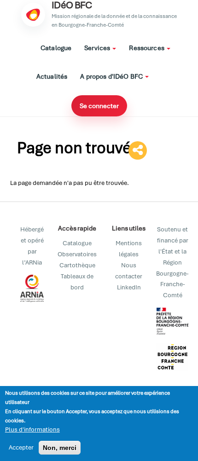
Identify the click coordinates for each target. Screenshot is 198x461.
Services (97, 48)
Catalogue (56, 48)
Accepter (21, 447)
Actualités (51, 76)
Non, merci (59, 447)
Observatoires (77, 254)
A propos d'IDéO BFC (112, 76)
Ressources (147, 48)
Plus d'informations (32, 429)
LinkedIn (129, 287)
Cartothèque (77, 265)
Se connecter (99, 106)
